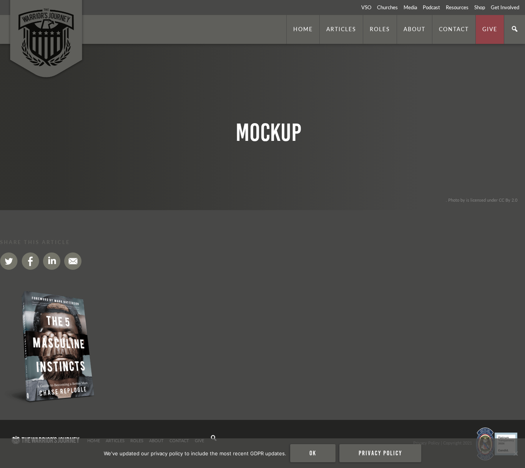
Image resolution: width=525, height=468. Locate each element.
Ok (312, 453)
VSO (366, 7)
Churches (387, 7)
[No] (515, 453)
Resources (457, 7)
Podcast (431, 7)
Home (303, 29)
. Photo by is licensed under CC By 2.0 (481, 200)
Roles (380, 29)
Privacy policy (380, 453)
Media (410, 7)
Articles (341, 29)
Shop (479, 7)
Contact (454, 29)
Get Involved (505, 7)
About (414, 29)
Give (489, 29)
